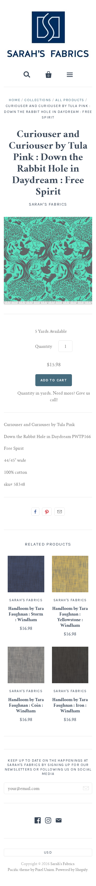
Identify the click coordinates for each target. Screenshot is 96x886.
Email (59, 511)
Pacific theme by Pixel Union (31, 870)
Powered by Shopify (72, 870)
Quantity (43, 347)
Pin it (47, 511)
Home (14, 100)
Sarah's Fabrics (48, 204)
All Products (69, 100)
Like (35, 511)
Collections (37, 100)
